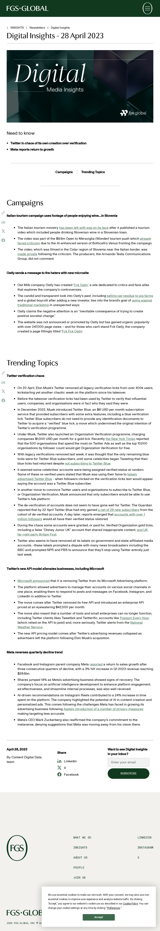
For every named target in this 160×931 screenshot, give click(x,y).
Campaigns (64, 172)
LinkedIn (144, 837)
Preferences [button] (113, 908)
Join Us (79, 877)
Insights (80, 847)
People (78, 867)
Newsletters (37, 27)
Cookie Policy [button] (130, 903)
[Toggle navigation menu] (147, 8)
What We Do (82, 837)
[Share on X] (3, 231)
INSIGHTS (17, 27)
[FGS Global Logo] (27, 8)
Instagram (145, 847)
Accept (98, 917)
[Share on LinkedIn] (3, 222)
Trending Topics (93, 172)
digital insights (60, 27)
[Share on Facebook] (3, 240)
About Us (80, 857)
